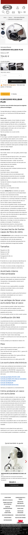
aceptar (25, 529)
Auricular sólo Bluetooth (6, 382)
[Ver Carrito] (19, 12)
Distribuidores (8, 520)
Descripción (6, 94)
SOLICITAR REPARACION (7, 515)
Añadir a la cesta (17, 81)
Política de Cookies (20, 517)
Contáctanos (7, 517)
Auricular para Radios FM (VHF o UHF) (10, 377)
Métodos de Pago (20, 505)
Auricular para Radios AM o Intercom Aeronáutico (13, 379)
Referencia (3, 53)
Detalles (14, 94)
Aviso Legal (20, 508)
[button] (26, 461)
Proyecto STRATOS (8, 500)
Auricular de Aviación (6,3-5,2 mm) (9, 384)
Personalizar (14, 485)
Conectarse (7, 497)
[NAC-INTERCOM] (7, 7)
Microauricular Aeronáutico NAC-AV (13, 473)
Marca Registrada (20, 515)
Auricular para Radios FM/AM (8, 380)
